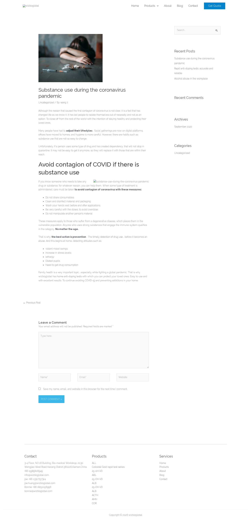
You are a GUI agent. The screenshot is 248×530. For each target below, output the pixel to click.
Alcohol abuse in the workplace (191, 78)
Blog (161, 475)
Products (164, 467)
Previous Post (31, 302)
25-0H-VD (97, 471)
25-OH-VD (97, 479)
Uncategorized (46, 102)
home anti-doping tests (69, 276)
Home (162, 463)
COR (94, 503)
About (162, 471)
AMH (94, 499)
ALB (94, 483)
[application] (157, 6)
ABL (94, 475)
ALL (94, 463)
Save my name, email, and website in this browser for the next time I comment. (85, 389)
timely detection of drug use (108, 236)
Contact (163, 479)
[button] (214, 6)
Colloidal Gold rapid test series (108, 467)
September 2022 (183, 126)
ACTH (95, 495)
